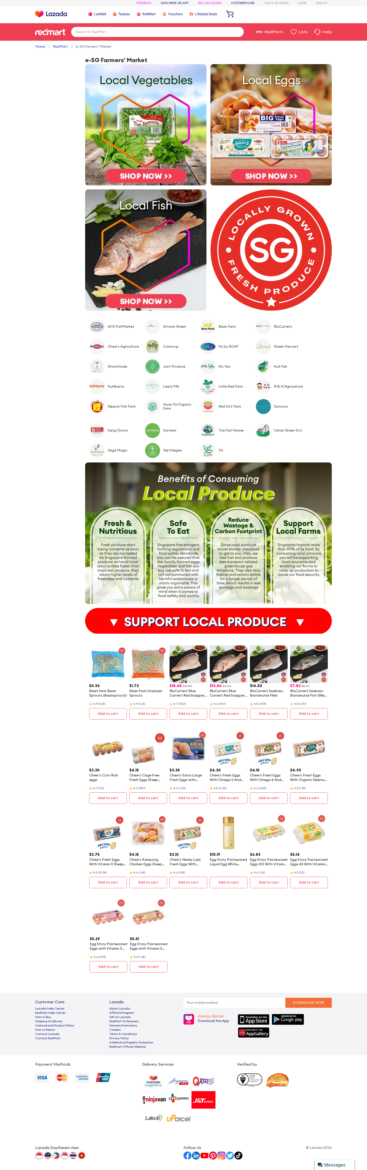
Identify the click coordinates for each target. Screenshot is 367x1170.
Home (40, 46)
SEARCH (238, 31)
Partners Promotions (123, 1025)
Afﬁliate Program (121, 1012)
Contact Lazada (47, 1033)
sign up (322, 3)
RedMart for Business (124, 1021)
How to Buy (43, 1017)
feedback (143, 3)
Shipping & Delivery (49, 1021)
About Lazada (119, 1008)
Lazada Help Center (49, 1008)
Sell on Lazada (120, 1017)
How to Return (45, 1029)
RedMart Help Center (50, 1012)
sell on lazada (209, 3)
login (302, 3)
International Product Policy (54, 1025)
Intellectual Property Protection (131, 1042)
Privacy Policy (119, 1038)
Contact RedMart (47, 1038)
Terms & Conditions (123, 1033)
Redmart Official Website (127, 1046)
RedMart (60, 46)
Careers (115, 1029)
